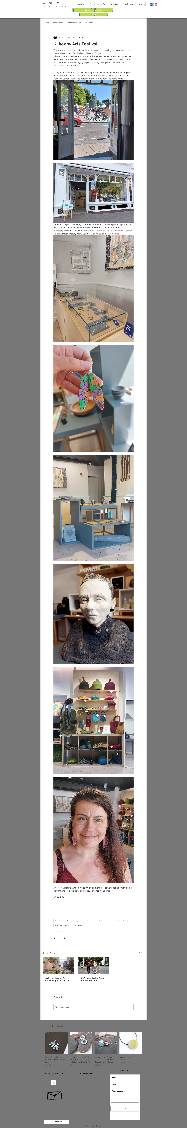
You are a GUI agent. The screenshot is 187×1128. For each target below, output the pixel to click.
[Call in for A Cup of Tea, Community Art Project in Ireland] (58, 965)
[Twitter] (153, 4)
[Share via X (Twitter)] (60, 938)
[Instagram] (156, 4)
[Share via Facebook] (54, 938)
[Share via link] (70, 938)
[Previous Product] (41, 1043)
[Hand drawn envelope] (55, 1094)
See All (141, 953)
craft (66, 921)
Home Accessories (74, 23)
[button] (145, 4)
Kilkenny (58, 921)
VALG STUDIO (50, 3)
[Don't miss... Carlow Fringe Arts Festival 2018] (93, 965)
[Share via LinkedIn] (65, 938)
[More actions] (132, 37)
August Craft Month (88, 921)
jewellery (75, 921)
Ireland (117, 921)
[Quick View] (56, 1043)
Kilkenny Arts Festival (62, 925)
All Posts (46, 23)
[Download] (53, 1082)
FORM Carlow (78, 925)
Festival (108, 921)
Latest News (58, 23)
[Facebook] (151, 4)
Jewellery (89, 23)
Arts (100, 921)
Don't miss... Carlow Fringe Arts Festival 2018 (93, 979)
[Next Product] (145, 1043)
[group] (93, 1049)
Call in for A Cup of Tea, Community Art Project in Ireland (57, 979)
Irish (124, 921)
